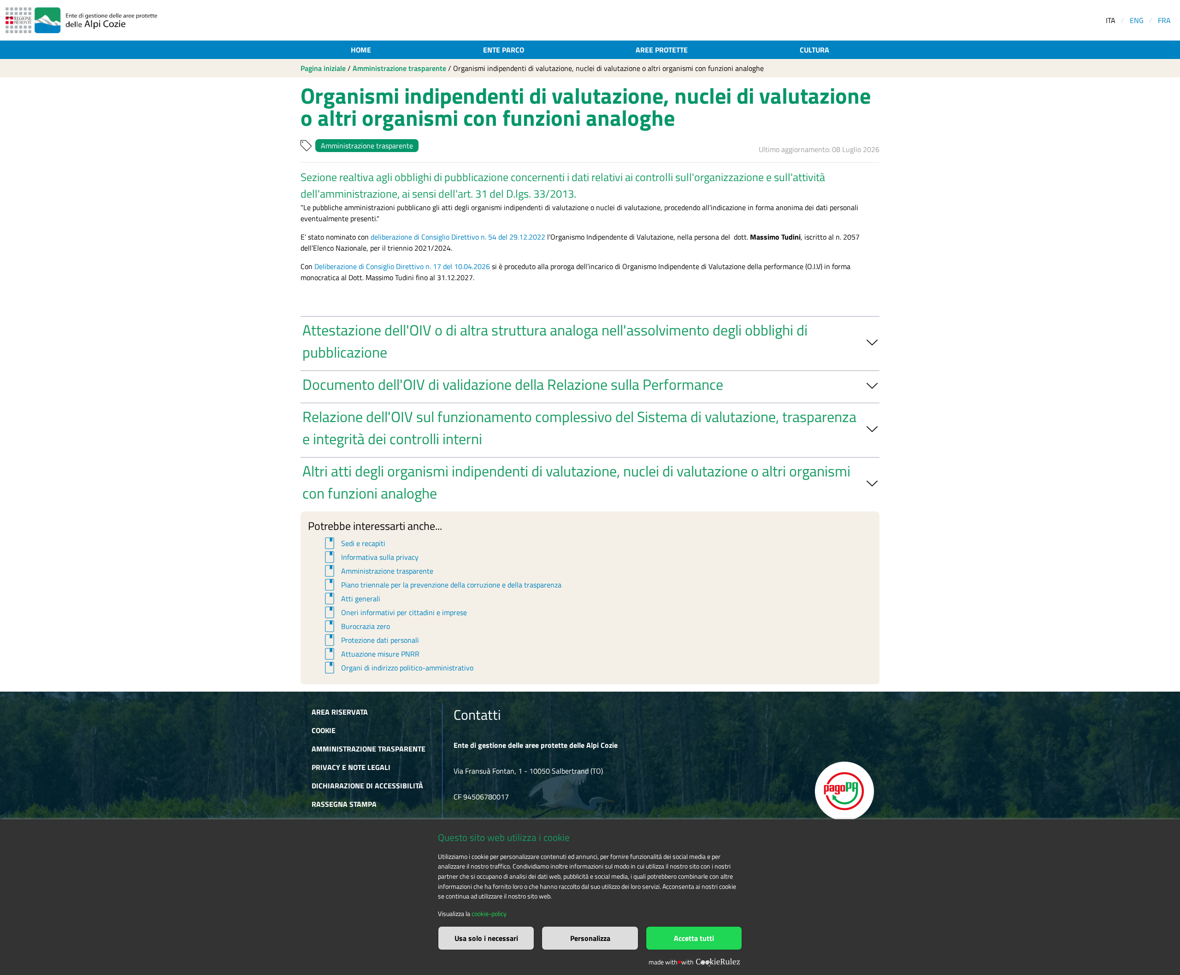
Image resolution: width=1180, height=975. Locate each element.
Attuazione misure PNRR (370, 653)
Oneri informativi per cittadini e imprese (394, 612)
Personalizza (590, 938)
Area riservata (340, 711)
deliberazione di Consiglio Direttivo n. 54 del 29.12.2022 (458, 236)
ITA (1110, 20)
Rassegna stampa (344, 804)
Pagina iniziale (323, 68)
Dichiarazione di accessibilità (367, 785)
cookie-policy (489, 914)
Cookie (324, 730)
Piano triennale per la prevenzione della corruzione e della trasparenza (441, 584)
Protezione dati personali (370, 640)
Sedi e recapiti (353, 543)
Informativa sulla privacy (370, 557)
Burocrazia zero (356, 626)
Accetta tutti (694, 938)
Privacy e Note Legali (351, 767)
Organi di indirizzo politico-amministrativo (397, 667)
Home (361, 49)
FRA (1164, 20)
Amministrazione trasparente (399, 68)
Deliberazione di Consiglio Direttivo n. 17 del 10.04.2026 (402, 266)
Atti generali (351, 598)
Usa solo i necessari (486, 938)
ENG (1137, 20)
